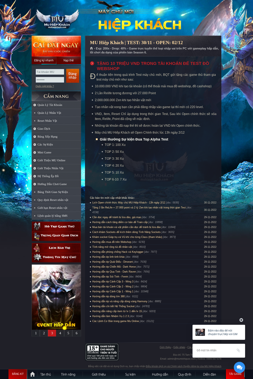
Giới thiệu (165, 347)
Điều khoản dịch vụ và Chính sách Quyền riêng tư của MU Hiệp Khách (183, 366)
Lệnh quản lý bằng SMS (52, 215)
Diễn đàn (210, 374)
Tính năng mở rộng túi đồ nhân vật (112, 246)
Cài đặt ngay (56, 46)
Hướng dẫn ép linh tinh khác (108, 256)
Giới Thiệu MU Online (51, 160)
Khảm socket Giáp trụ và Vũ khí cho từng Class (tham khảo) (127, 237)
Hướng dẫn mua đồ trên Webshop (111, 241)
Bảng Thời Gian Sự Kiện (53, 192)
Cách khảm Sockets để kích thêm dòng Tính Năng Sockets (126, 232)
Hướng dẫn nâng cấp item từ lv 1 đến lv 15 (117, 311)
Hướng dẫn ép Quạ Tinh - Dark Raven (114, 271)
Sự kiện (130, 374)
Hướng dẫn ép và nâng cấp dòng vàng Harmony (119, 301)
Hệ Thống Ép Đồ (48, 176)
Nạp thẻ (68, 60)
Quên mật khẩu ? (45, 86)
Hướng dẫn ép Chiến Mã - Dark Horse (114, 266)
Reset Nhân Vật (47, 120)
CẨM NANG (56, 94)
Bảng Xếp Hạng (48, 136)
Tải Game (235, 373)
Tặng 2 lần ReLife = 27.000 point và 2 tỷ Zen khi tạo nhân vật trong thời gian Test (139, 207)
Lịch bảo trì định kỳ (56, 248)
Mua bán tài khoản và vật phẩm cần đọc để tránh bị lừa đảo (126, 227)
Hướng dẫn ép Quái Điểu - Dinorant (112, 261)
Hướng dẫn (160, 374)
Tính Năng (68, 374)
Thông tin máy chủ (56, 257)
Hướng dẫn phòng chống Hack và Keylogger (118, 251)
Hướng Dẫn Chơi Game (52, 184)
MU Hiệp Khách (56, 18)
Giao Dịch (44, 128)
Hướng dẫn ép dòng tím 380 (108, 296)
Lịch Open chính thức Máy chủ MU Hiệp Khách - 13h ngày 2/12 (128, 202)
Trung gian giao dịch (56, 236)
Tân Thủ (45, 374)
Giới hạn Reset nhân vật (52, 207)
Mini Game (44, 152)
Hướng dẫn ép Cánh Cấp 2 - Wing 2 (112, 286)
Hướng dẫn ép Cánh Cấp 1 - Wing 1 (112, 291)
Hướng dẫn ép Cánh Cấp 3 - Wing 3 (112, 281)
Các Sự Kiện (45, 144)
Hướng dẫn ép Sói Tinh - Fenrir (110, 276)
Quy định (185, 374)
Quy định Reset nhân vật (53, 199)
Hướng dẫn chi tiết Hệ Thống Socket (113, 306)
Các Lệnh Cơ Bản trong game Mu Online (115, 321)
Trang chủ (91, 48)
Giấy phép (179, 347)
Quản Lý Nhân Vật (49, 112)
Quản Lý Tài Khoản (50, 104)
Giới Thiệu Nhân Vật (50, 168)
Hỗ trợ (56, 226)
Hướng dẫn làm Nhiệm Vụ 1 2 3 (110, 316)
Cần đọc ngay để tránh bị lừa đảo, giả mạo (116, 217)
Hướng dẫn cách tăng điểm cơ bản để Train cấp (120, 222)
